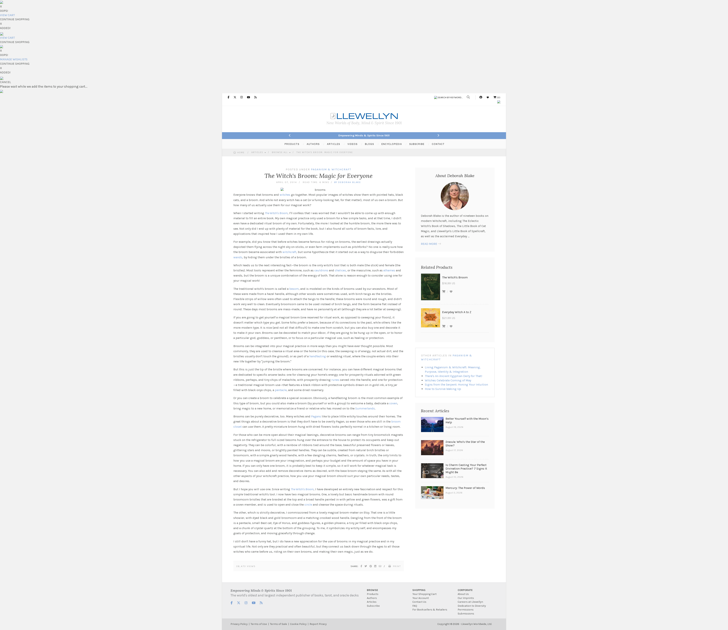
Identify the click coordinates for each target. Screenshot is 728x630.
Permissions (466, 609)
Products (372, 594)
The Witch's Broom (276, 213)
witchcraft (289, 252)
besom (294, 289)
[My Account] (480, 97)
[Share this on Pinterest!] (370, 566)
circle (308, 504)
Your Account (420, 598)
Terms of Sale (278, 624)
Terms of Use (259, 624)
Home (241, 152)
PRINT (397, 566)
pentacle (281, 390)
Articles (257, 152)
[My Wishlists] (488, 97)
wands (237, 257)
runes (335, 380)
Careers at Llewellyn (470, 601)
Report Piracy (318, 624)
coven (393, 403)
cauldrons (321, 270)
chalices (340, 270)
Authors (372, 598)
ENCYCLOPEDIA (391, 143)
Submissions (466, 613)
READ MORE (429, 244)
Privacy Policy (239, 624)
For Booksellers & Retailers (429, 609)
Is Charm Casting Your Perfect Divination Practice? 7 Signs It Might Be (466, 468)
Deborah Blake (349, 182)
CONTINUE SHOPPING (14, 19)
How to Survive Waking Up (443, 389)
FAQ (414, 605)
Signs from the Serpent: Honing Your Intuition (456, 384)
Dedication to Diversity (472, 605)
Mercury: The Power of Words (465, 488)
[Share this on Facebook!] (361, 566)
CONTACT (438, 143)
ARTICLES (333, 143)
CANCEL (5, 82)
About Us (463, 594)
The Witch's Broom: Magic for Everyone (325, 152)
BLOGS (369, 143)
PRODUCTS (292, 143)
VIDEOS (353, 143)
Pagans (316, 416)
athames (389, 270)
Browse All (280, 152)
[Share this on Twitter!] (366, 566)
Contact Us (419, 601)
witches (285, 194)
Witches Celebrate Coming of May (448, 380)
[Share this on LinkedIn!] (375, 566)
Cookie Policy (298, 624)
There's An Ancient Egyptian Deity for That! (453, 376)
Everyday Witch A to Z (456, 312)
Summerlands (365, 408)
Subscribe (373, 605)
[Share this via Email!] (380, 566)
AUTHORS (313, 143)
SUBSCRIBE (416, 143)
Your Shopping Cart (424, 594)
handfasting (317, 356)
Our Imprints (466, 598)
